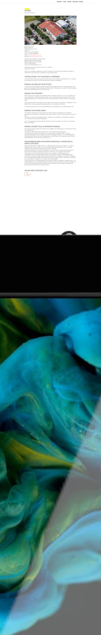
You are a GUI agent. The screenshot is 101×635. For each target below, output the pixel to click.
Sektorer (81, 1)
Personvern (28, 174)
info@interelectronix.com (34, 55)
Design (64, 1)
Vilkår (27, 172)
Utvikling (69, 1)
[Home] (24, 1)
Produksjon (75, 1)
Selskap (27, 9)
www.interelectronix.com (35, 56)
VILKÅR (27, 175)
